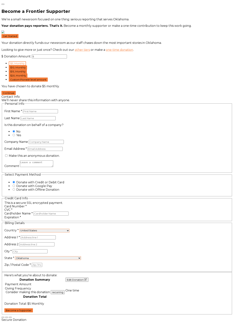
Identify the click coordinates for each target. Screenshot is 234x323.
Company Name (16, 142)
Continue (8, 92)
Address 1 (12, 237)
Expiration (12, 217)
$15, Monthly (17, 71)
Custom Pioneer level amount (28, 79)
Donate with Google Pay (34, 186)
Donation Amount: (17, 56)
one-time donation (119, 50)
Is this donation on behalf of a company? (33, 125)
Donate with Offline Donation (37, 189)
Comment (12, 166)
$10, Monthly (18, 67)
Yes (18, 135)
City (8, 251)
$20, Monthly (18, 75)
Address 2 (11, 244)
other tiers (82, 50)
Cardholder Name (18, 213)
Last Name (12, 118)
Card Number (15, 206)
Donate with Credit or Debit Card (40, 182)
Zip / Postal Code (17, 265)
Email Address (15, 149)
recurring (57, 292)
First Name (13, 111)
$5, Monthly (17, 63)
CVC (8, 210)
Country (11, 230)
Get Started (10, 36)
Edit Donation (75, 279)
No (18, 131)
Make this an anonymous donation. (34, 155)
